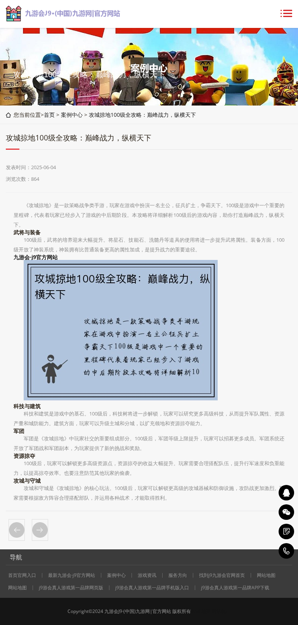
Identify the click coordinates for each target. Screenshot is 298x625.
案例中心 (72, 114)
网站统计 (221, 611)
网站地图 (266, 575)
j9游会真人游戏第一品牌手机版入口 (152, 587)
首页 (49, 114)
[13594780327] (286, 551)
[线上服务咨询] (286, 492)
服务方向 (177, 575)
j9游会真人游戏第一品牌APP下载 (235, 587)
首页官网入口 (22, 575)
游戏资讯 (147, 575)
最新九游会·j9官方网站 (71, 575)
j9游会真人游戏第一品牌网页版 (71, 587)
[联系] (286, 531)
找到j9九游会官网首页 (222, 575)
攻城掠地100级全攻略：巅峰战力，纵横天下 (142, 114)
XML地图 (201, 611)
